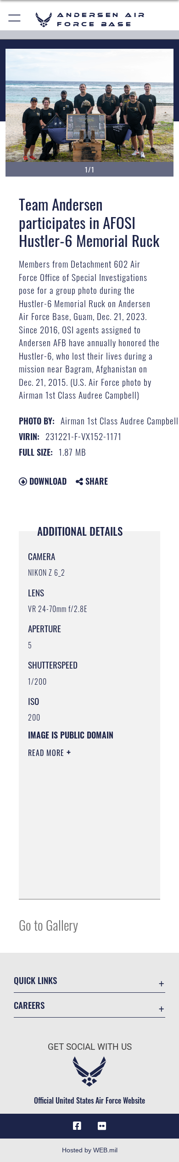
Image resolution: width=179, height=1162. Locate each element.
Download (47, 481)
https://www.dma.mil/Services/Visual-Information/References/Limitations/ (84, 882)
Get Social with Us (90, 1047)
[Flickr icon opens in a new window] (102, 1126)
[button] (15, 19)
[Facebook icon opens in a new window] (77, 1126)
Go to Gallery (48, 924)
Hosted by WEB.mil (89, 1150)
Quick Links (35, 980)
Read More (47, 752)
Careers (29, 1005)
